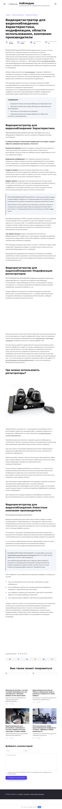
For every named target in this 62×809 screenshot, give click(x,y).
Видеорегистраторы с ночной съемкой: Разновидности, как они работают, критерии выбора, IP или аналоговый (17, 692)
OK (39, 807)
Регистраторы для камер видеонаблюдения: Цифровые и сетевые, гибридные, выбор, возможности (44, 728)
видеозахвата (30, 72)
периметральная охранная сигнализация (21, 555)
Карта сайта (34, 794)
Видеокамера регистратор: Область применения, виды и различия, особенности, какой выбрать (44, 692)
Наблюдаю (26, 3)
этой (51, 209)
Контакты (27, 794)
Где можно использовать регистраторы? (24, 111)
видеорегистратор (48, 61)
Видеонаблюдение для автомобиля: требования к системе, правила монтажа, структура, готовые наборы (16, 728)
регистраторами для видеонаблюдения (19, 360)
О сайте (20, 794)
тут (44, 567)
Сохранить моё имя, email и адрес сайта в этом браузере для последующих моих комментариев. (29, 773)
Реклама (41, 794)
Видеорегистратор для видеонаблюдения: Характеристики (31, 104)
